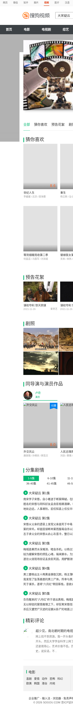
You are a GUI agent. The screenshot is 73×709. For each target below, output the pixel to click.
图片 (36, 2)
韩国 (37, 683)
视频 (46, 2)
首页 (9, 29)
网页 (5, 2)
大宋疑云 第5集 (39, 593)
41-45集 (52, 483)
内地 (52, 683)
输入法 (46, 698)
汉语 (67, 2)
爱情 (37, 678)
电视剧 (46, 29)
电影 (27, 29)
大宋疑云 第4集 (39, 568)
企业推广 (34, 698)
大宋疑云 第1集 (39, 493)
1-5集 (31, 478)
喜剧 (29, 678)
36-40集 (31, 483)
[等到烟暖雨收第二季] (40, 228)
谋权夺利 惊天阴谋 (35, 305)
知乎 (26, 2)
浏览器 (57, 698)
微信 (15, 2)
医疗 (57, 2)
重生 (63, 192)
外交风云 (29, 451)
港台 (44, 683)
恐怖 (52, 678)
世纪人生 (29, 192)
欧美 (29, 683)
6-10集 (51, 478)
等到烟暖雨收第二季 (36, 254)
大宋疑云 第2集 (39, 518)
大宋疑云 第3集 (39, 543)
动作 (44, 678)
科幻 (60, 678)
